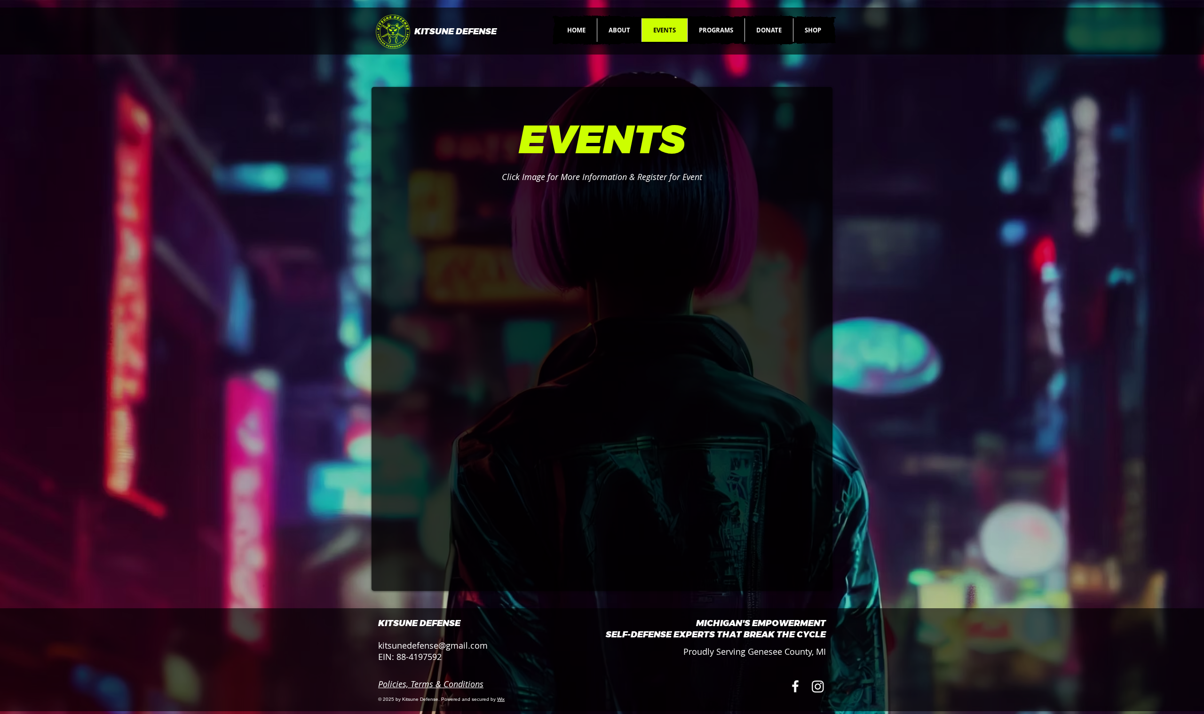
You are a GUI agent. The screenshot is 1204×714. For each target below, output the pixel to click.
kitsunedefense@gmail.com (433, 645)
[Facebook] (795, 686)
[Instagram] (818, 686)
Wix (501, 699)
